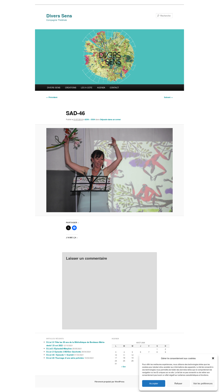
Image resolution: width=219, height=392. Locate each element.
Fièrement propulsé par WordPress (109, 381)
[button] (213, 358)
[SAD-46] (109, 170)
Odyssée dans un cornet (110, 119)
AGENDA (101, 87)
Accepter (153, 383)
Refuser (178, 383)
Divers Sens (59, 15)
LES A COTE (86, 87)
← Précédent (51, 97)
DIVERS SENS (53, 87)
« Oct (123, 366)
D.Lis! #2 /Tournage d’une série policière (65, 357)
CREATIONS (70, 87)
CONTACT (114, 87)
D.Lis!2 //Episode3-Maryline (59, 348)
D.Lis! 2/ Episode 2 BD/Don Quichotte (63, 351)
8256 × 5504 (90, 119)
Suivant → (168, 97)
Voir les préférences (203, 383)
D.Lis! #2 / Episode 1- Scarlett (60, 354)
